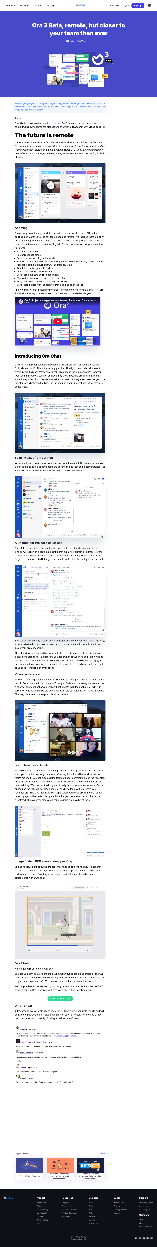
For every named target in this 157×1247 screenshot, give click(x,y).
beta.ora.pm (53, 123)
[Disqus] (60, 1056)
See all (102, 1154)
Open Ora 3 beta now (60, 998)
